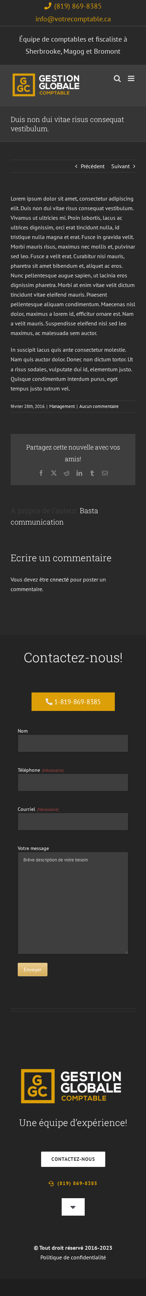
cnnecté (59, 579)
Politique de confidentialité (73, 1257)
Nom (23, 731)
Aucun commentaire (99, 406)
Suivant (120, 166)
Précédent (93, 166)
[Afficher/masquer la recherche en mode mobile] (117, 78)
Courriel (38, 809)
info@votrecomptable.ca (73, 18)
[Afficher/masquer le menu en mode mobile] (131, 78)
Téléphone (40, 770)
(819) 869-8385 (78, 6)
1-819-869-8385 (77, 701)
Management (62, 406)
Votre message (33, 848)
